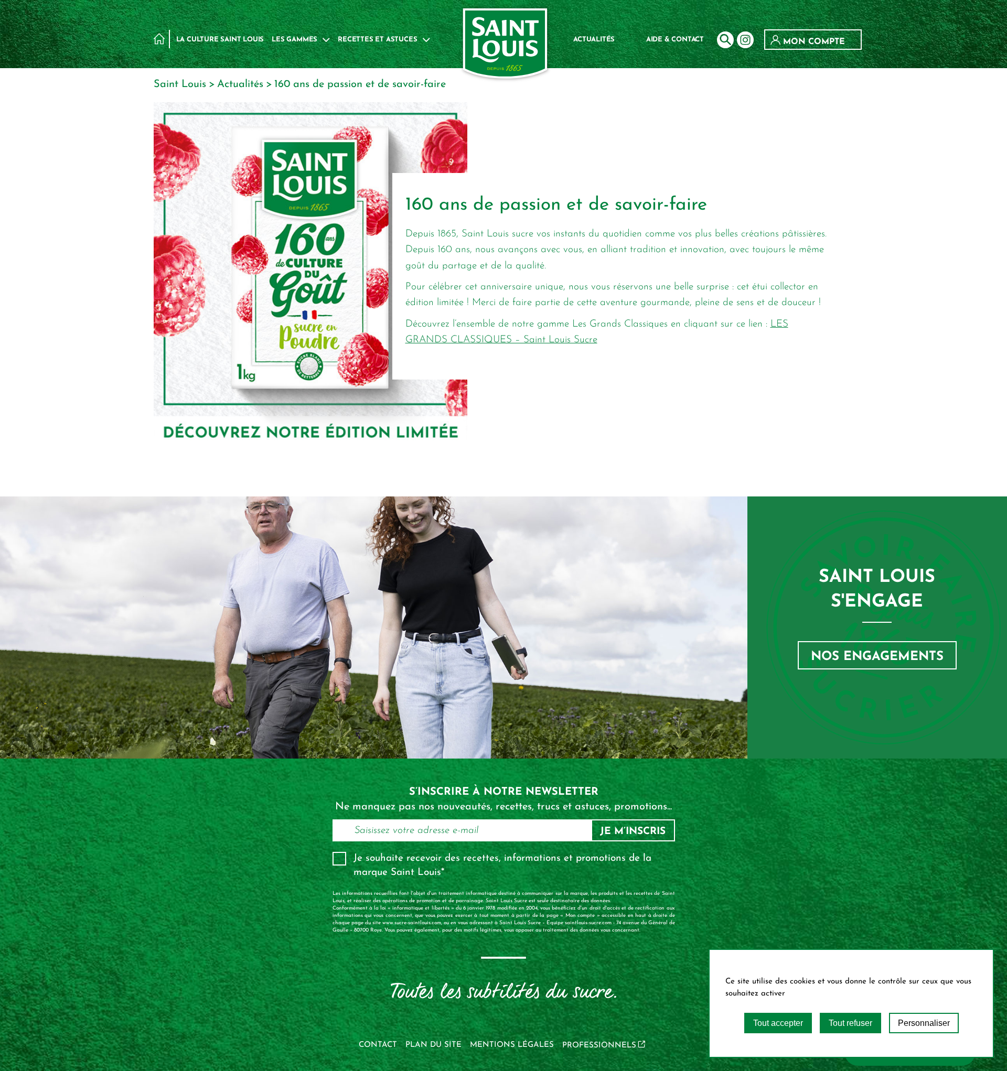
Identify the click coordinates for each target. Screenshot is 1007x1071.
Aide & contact (675, 39)
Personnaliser (924, 1023)
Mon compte (812, 42)
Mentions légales (512, 1045)
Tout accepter (778, 1023)
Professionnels (599, 1046)
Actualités (594, 39)
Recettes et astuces (377, 39)
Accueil (159, 38)
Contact (378, 1045)
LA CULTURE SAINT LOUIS (220, 39)
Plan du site (433, 1045)
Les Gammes (294, 39)
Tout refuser (850, 1023)
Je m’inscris (633, 832)
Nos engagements (877, 657)
